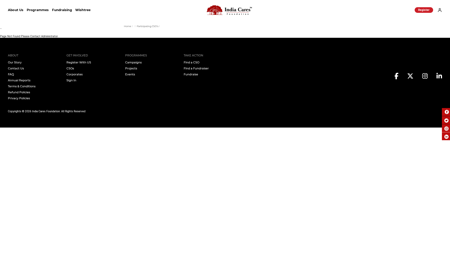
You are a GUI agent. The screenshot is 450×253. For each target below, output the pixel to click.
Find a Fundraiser (196, 68)
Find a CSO (191, 62)
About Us (16, 10)
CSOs (70, 68)
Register (424, 10)
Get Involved (77, 55)
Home (127, 26)
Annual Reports (19, 80)
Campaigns (133, 62)
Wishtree (83, 10)
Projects (131, 68)
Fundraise (191, 74)
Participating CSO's (147, 26)
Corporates (74, 74)
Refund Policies (19, 92)
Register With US (78, 62)
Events (130, 74)
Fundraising (62, 10)
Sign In (71, 80)
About (13, 55)
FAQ (11, 74)
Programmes (38, 10)
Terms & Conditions (22, 86)
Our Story (15, 62)
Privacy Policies (19, 98)
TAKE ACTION (193, 55)
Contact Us (16, 68)
